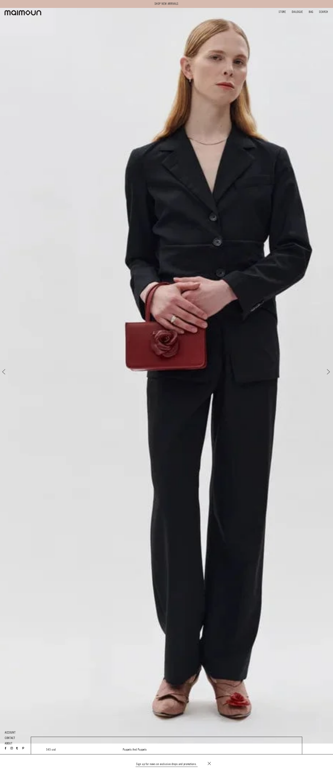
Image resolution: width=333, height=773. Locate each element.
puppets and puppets (135, 749)
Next (325, 371)
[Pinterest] (23, 748)
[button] (282, 12)
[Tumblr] (17, 748)
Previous (7, 371)
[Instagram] (11, 748)
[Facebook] (6, 748)
